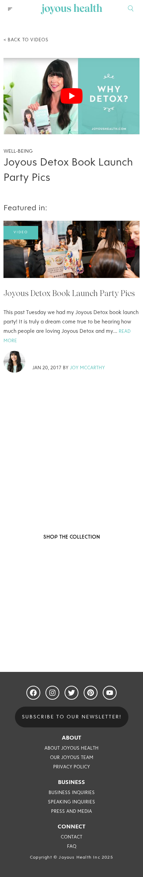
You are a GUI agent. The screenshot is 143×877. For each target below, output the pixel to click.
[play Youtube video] (71, 96)
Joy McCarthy (87, 368)
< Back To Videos (25, 39)
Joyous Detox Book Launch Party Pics (69, 293)
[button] (10, 9)
